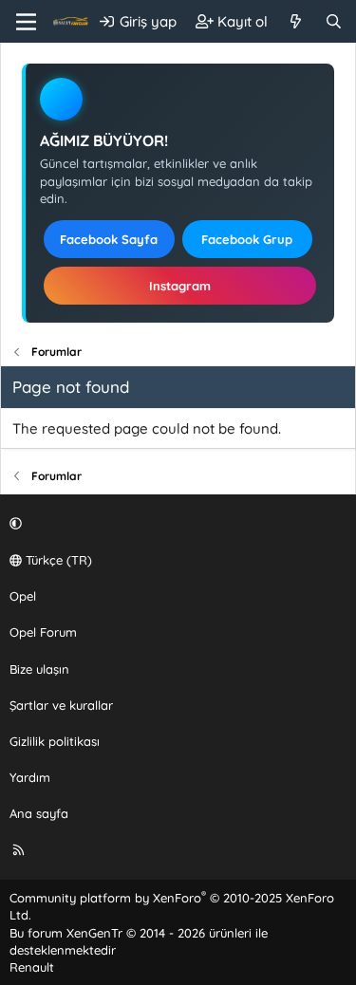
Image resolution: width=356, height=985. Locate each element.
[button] (175, 524)
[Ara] (333, 21)
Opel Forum (43, 632)
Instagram (180, 285)
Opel (22, 596)
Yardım (29, 777)
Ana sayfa (38, 813)
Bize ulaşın (39, 669)
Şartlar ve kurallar (61, 705)
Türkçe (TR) (57, 559)
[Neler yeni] (295, 21)
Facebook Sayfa (109, 239)
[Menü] (26, 22)
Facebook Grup (246, 239)
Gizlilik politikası (54, 741)
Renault (31, 967)
